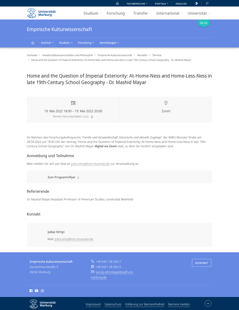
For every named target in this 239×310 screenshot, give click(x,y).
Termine (156, 55)
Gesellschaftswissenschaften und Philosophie (67, 55)
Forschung (116, 13)
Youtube (36, 291)
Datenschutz (113, 304)
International (167, 13)
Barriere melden (179, 304)
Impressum (93, 304)
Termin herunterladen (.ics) (71, 116)
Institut (46, 43)
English (181, 3)
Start (117, 3)
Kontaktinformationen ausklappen (208, 303)
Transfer (140, 13)
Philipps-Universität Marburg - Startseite (47, 12)
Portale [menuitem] (160, 3)
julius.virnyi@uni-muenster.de (90, 164)
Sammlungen (107, 43)
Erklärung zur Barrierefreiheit (144, 304)
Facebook (31, 291)
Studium (91, 13)
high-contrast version (196, 3)
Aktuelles (142, 55)
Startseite (32, 55)
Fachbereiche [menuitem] (136, 3)
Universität (197, 13)
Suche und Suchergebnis (207, 3)
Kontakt (201, 263)
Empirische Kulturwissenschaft (33, 42)
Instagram (42, 291)
